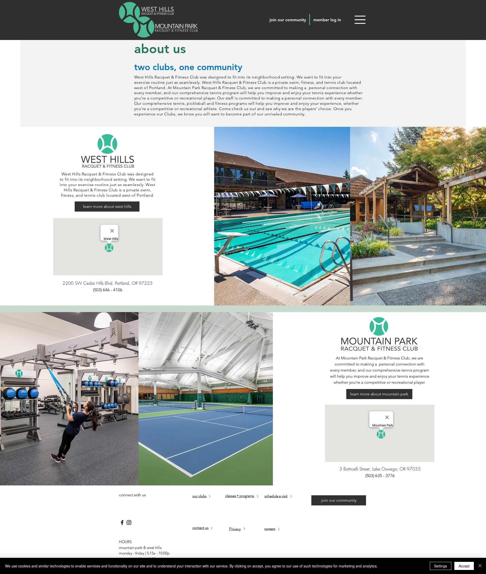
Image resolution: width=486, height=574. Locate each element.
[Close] (480, 566)
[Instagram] (129, 522)
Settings (440, 565)
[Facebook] (122, 522)
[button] (360, 20)
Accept (464, 565)
